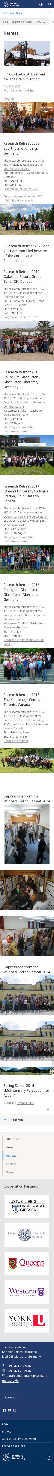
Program (9, 98)
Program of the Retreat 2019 (21, 317)
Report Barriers (13, 1446)
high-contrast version (41, 4)
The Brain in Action (49, 13)
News (9, 1147)
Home (5, 21)
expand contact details (49, 1457)
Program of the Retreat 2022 (21, 189)
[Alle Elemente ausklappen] (48, 1109)
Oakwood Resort (14, 297)
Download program (16, 740)
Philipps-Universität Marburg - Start (13, 4)
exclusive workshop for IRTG (25, 196)
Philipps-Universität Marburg (20, 1461)
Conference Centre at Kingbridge (24, 720)
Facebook (4, 1410)
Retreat (11, 1155)
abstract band (25, 1102)
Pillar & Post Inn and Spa (19, 90)
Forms (10, 1172)
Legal (6, 1424)
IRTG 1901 (41, 21)
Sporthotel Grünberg (17, 168)
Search (49, 4)
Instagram (15, 1410)
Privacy (7, 1431)
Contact (11, 1164)
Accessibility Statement (19, 1439)
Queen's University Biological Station (26, 516)
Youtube (9, 1410)
